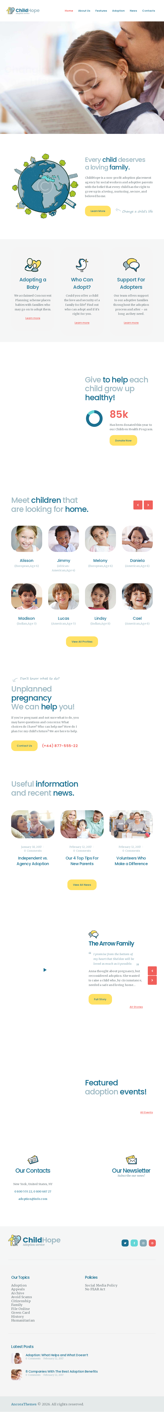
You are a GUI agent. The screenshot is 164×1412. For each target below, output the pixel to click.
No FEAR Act (95, 1289)
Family (17, 1305)
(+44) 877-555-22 (60, 745)
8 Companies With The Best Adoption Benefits (62, 1371)
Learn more (32, 318)
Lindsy (119, 618)
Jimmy (82, 560)
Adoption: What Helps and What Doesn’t (57, 1355)
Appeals (18, 1289)
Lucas (82, 618)
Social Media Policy (101, 1285)
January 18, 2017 (31, 847)
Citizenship (21, 1301)
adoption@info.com (32, 1199)
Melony (119, 560)
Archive (17, 1293)
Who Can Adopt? (82, 283)
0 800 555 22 (23, 1191)
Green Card (20, 1313)
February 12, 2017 (80, 847)
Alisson (45, 560)
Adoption (19, 1285)
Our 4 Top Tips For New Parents (82, 861)
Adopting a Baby (32, 283)
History (17, 1317)
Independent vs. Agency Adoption (33, 861)
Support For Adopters (131, 283)
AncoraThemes (24, 1404)
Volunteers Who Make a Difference (131, 861)
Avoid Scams (21, 1297)
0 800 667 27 (42, 1191)
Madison (45, 618)
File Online (20, 1309)
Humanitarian (23, 1320)
